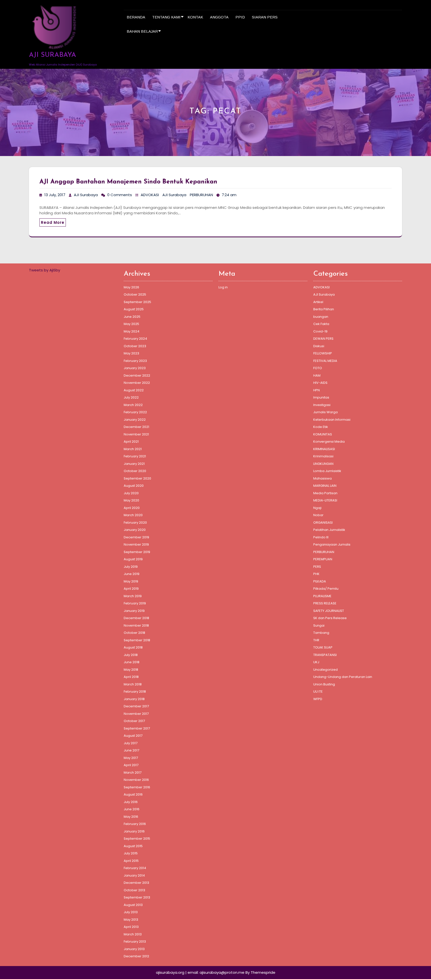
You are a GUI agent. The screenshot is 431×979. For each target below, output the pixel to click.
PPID (240, 17)
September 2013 (137, 897)
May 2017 (131, 757)
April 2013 (131, 926)
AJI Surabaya (86, 194)
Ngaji (317, 507)
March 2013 (133, 934)
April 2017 (131, 765)
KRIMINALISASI (324, 449)
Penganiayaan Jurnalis (331, 544)
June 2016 (131, 809)
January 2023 (135, 368)
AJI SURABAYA (52, 55)
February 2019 (135, 603)
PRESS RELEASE (324, 603)
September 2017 (137, 728)
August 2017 (133, 735)
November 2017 (136, 713)
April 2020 (132, 507)
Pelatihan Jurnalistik (329, 529)
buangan (320, 316)
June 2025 (132, 316)
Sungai (318, 625)
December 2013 (136, 882)
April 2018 (131, 676)
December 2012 (136, 956)
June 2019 (131, 573)
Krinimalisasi (323, 456)
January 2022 (135, 419)
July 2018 (131, 655)
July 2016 (131, 802)
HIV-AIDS (320, 382)
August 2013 (133, 904)
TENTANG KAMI (166, 17)
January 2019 (134, 610)
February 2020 (135, 522)
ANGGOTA (219, 17)
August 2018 (133, 647)
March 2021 (133, 449)
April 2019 (131, 588)
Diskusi (318, 346)
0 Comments (119, 194)
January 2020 (135, 529)
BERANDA (136, 17)
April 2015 (131, 860)
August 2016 (133, 794)
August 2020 (134, 485)
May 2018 (131, 669)
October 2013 (134, 890)
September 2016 (137, 787)
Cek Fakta (321, 324)
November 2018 (136, 625)
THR (316, 640)
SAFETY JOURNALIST (328, 610)
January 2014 (134, 875)
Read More (52, 222)
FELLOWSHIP (322, 353)
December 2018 (136, 618)
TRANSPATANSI (325, 655)
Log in (223, 287)
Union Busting (324, 684)
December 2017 (136, 706)
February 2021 (135, 456)
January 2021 (134, 463)
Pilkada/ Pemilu (325, 588)
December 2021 (136, 426)
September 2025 (137, 302)
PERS (317, 566)
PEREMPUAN (322, 559)
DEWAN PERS (323, 338)
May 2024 (131, 331)
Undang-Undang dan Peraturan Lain (342, 676)
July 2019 (131, 566)
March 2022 (133, 405)
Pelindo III (320, 537)
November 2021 (136, 434)
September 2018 (137, 640)
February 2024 (135, 338)
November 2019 (136, 544)
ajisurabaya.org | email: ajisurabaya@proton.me (200, 972)
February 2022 (135, 412)
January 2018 (134, 699)
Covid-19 (320, 331)
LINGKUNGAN (323, 463)
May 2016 (131, 816)
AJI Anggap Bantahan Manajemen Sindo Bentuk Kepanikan (128, 182)
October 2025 (135, 294)
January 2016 (134, 831)
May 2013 (131, 919)
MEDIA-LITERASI (325, 500)
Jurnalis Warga (325, 412)
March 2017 (132, 772)
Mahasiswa (322, 478)
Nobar (318, 515)
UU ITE (318, 691)
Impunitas (321, 397)
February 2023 (135, 360)
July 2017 (130, 743)
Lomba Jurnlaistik (327, 471)
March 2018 (133, 684)
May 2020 (131, 500)
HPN (316, 390)
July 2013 (131, 912)
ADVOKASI (150, 194)
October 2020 (135, 471)
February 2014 (135, 868)
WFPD (317, 699)
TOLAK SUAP (322, 647)
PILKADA (319, 581)
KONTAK (195, 17)
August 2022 (134, 390)
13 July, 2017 (54, 194)
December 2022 (137, 375)
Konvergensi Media (329, 441)
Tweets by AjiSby (44, 270)
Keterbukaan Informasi (331, 419)
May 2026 (131, 287)
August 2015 (133, 846)
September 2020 (137, 478)
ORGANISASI (323, 522)
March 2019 (133, 596)
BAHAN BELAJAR (142, 31)
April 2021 (131, 441)
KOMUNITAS (322, 434)
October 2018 (134, 632)
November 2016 (136, 779)
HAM (317, 375)
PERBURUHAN (201, 194)
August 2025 (134, 309)
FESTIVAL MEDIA (325, 360)
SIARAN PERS (265, 17)
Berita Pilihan (323, 309)
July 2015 (131, 853)
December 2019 (136, 537)
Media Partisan (325, 493)
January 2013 (134, 949)
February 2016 (135, 823)
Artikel (318, 302)
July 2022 (131, 397)
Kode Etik (320, 426)
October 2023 (135, 346)
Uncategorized (325, 669)
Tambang (321, 632)
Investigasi (321, 405)
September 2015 (137, 838)
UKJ (316, 662)
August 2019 (133, 559)
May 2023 (131, 353)
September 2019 (137, 552)
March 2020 (133, 515)
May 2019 (131, 581)
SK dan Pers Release (330, 618)
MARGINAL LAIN (324, 485)
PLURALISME (322, 596)
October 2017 (134, 721)
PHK (316, 573)
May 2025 (131, 324)
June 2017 (131, 750)
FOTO (317, 368)
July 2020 (131, 493)
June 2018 (131, 662)
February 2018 (135, 691)
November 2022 (137, 382)
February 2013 (135, 941)
